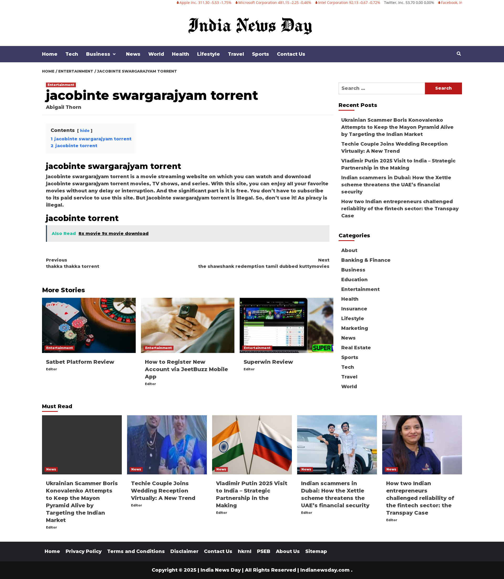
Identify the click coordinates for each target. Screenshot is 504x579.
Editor (51, 369)
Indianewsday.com (325, 570)
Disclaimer (184, 551)
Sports (260, 54)
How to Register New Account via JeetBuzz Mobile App (186, 369)
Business (98, 54)
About (349, 250)
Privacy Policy (84, 551)
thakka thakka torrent (72, 263)
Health (180, 54)
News (133, 54)
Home (49, 54)
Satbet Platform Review (80, 362)
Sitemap (316, 551)
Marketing (354, 328)
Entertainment (61, 85)
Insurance (354, 309)
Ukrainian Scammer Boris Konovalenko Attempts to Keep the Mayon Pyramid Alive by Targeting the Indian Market (397, 127)
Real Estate (356, 348)
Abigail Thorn (63, 107)
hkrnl (244, 551)
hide (85, 130)
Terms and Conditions (136, 551)
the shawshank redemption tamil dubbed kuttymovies (263, 263)
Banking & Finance (366, 260)
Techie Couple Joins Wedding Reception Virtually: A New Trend (394, 147)
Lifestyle (208, 54)
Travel (236, 54)
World (156, 54)
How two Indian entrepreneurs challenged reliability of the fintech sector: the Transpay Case (400, 209)
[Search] (458, 54)
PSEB (263, 551)
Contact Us (291, 54)
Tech (71, 54)
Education (354, 280)
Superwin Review (268, 362)
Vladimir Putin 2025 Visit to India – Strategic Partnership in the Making (398, 164)
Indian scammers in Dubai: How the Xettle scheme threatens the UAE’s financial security (396, 185)
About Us (288, 551)
